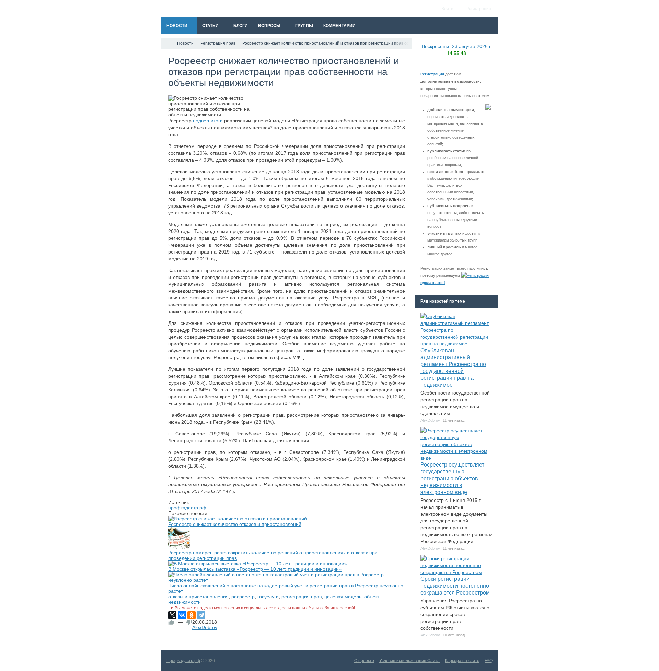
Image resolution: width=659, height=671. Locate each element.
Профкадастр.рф (183, 660)
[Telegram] (201, 615)
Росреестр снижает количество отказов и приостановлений (234, 524)
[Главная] (167, 43)
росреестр (243, 596)
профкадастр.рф (187, 507)
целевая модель (342, 596)
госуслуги (268, 596)
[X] (172, 615)
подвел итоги (207, 120)
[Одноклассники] (191, 615)
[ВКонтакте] (182, 615)
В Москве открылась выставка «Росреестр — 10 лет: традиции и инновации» (255, 569)
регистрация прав (301, 596)
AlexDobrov (204, 627)
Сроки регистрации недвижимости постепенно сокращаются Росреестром (455, 586)
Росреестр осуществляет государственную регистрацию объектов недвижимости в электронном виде (452, 478)
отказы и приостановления (198, 596)
